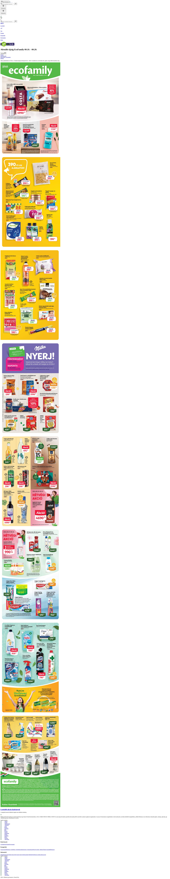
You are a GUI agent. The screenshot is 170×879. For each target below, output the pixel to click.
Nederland (7, 833)
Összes (2, 54)
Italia (5, 829)
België (6, 821)
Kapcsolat (44, 854)
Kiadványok (3, 56)
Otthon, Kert (15, 849)
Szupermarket (3, 849)
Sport (32, 849)
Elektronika (20, 849)
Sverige (6, 838)
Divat (34, 849)
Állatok (44, 849)
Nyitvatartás (11, 844)
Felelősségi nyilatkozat (37, 854)
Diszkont (53, 849)
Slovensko (7, 839)
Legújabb (3, 844)
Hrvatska (6, 828)
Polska (6, 834)
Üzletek (7, 844)
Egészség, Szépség (27, 849)
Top (5, 844)
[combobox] (8, 4)
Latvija (6, 832)
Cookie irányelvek (20, 854)
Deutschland (7, 823)
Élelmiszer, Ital (9, 849)
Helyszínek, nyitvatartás (6, 57)
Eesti (6, 826)
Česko (6, 822)
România (6, 835)
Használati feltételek (28, 854)
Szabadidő (48, 849)
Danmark (7, 825)
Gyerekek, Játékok (39, 849)
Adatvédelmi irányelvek (11, 854)
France (5, 827)
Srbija (5, 837)
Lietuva (5, 831)
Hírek (2, 854)
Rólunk (2, 58)
